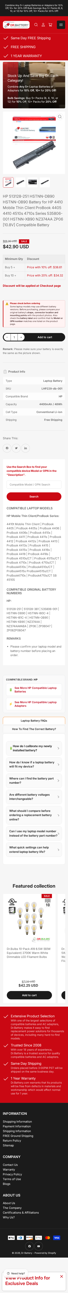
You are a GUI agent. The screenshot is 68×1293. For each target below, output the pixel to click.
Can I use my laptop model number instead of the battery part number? (33, 833)
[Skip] (62, 1276)
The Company (12, 1208)
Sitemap (8, 1145)
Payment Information (17, 1126)
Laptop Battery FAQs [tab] (34, 720)
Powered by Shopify (45, 1252)
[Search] (36, 25)
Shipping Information (17, 1131)
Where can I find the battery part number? (31, 781)
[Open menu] (61, 25)
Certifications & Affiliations (21, 1212)
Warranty (9, 1169)
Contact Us (10, 1165)
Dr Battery (26, 1252)
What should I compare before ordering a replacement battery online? (30, 815)
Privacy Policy (12, 1174)
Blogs (6, 1184)
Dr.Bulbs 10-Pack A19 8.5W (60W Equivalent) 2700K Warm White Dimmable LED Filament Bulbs (29, 953)
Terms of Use (12, 1179)
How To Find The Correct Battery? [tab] (34, 729)
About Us (9, 1203)
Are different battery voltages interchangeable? (29, 797)
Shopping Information (17, 1121)
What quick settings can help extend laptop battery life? (29, 850)
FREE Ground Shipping (18, 1136)
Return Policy (12, 1140)
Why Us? (9, 1217)
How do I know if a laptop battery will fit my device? (31, 764)
